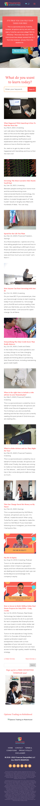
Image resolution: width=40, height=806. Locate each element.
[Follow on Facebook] (10, 765)
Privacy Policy (25, 750)
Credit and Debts (24, 347)
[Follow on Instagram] (18, 765)
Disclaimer (20, 753)
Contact (19, 748)
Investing (20, 128)
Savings (7, 239)
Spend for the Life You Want (14, 234)
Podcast (29, 560)
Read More (20, 51)
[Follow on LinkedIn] (21, 765)
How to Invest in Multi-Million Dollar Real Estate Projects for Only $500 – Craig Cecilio (20, 608)
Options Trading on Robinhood (18, 714)
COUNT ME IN (9, 708)
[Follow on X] (14, 765)
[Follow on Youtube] (29, 765)
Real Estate (28, 613)
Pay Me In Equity (10, 558)
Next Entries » (31, 659)
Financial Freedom (25, 236)
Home (10, 748)
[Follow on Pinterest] (25, 765)
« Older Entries (9, 659)
